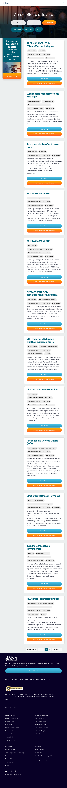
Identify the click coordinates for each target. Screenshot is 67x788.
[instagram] (9, 771)
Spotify (37, 679)
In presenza (17, 29)
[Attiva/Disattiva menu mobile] (63, 3)
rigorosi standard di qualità (34, 694)
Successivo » (57, 649)
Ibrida (39, 29)
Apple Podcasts (46, 679)
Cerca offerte (49, 23)
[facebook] (6, 771)
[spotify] (15, 771)
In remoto (28, 29)
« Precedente (31, 649)
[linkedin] (12, 771)
